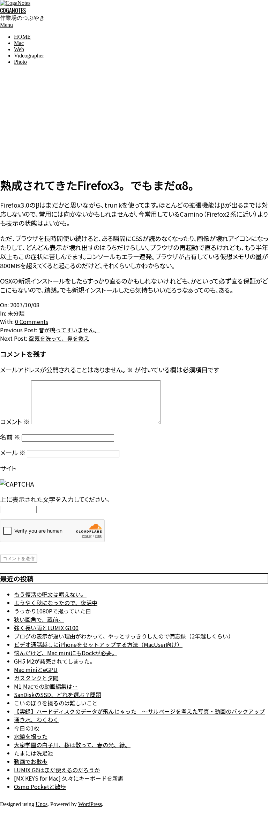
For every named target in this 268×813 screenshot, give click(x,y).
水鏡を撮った (30, 736)
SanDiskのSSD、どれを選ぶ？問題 (57, 694)
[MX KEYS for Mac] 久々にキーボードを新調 (69, 778)
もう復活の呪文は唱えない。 (50, 594)
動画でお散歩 (30, 761)
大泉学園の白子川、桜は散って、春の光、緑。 (72, 745)
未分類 (16, 313)
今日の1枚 (26, 728)
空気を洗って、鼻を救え (59, 338)
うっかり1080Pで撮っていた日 (52, 611)
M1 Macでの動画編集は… (46, 686)
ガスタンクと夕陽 (36, 678)
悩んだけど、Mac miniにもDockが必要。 (65, 653)
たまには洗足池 (33, 753)
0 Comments (31, 321)
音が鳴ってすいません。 (69, 330)
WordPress (90, 804)
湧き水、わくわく (36, 719)
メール (12, 452)
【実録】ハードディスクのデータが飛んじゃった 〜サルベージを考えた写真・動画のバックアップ (139, 711)
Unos (41, 804)
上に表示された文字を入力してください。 (55, 499)
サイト (8, 468)
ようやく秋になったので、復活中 (55, 602)
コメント (15, 421)
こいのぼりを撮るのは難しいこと (56, 703)
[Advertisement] (134, 119)
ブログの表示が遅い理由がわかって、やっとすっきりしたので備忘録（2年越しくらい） (124, 636)
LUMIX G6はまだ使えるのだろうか (57, 770)
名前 (10, 436)
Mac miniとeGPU (36, 669)
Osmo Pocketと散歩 (40, 786)
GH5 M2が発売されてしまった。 (54, 661)
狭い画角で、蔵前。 (39, 619)
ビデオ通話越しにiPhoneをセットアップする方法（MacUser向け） (98, 644)
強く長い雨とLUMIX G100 (46, 628)
